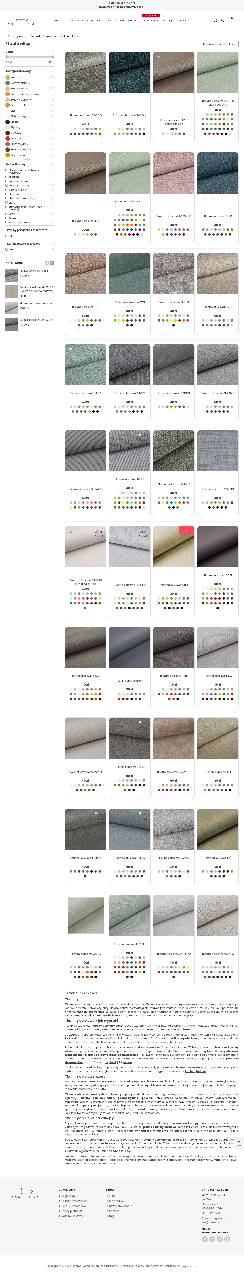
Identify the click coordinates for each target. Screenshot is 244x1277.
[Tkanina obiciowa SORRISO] (129, 549)
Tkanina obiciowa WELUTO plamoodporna (218, 102)
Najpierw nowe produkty (217, 44)
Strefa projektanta (120, 1206)
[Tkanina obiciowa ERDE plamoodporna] (174, 74)
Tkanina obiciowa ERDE (86, 221)
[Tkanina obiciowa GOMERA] (217, 453)
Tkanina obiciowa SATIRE (86, 954)
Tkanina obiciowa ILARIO (218, 307)
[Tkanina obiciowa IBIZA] (217, 649)
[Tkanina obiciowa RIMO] (217, 175)
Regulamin (68, 1196)
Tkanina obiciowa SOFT (218, 575)
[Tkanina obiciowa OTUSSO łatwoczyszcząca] (85, 549)
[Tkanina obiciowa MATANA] (174, 453)
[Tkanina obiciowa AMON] (129, 276)
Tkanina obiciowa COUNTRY (174, 771)
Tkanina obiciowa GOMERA (217, 489)
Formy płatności (72, 1211)
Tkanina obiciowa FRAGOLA (129, 115)
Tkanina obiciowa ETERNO (85, 858)
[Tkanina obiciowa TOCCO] (85, 74)
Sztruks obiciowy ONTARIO (36, 320)
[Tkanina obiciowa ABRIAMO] (217, 367)
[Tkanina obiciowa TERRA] (129, 831)
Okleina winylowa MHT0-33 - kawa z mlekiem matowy (36, 289)
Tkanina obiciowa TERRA (130, 858)
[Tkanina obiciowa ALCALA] (85, 649)
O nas (113, 1196)
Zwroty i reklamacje (74, 1206)
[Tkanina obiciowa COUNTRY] (174, 740)
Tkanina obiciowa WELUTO (130, 201)
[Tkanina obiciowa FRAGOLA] (129, 74)
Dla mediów (116, 1201)
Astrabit (169, 1266)
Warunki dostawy (72, 1216)
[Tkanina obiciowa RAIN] (129, 649)
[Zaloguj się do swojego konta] (222, 21)
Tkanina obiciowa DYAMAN (174, 858)
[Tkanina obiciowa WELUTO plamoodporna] (217, 74)
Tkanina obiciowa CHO (174, 585)
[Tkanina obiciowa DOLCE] (129, 740)
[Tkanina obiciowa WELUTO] (129, 175)
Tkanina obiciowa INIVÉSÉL (130, 944)
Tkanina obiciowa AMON (130, 302)
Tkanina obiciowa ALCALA (85, 676)
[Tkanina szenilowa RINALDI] (174, 367)
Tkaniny (82, 20)
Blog (111, 1216)
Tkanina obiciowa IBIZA (218, 676)
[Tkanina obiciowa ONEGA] (85, 367)
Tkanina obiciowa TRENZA (174, 302)
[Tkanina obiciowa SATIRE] (85, 918)
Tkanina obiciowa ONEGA (85, 393)
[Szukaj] (216, 20)
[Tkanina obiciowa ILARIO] (217, 276)
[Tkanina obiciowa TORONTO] (174, 175)
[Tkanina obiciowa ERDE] (85, 175)
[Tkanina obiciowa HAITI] (174, 649)
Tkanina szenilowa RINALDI (174, 393)
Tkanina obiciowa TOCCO (86, 115)
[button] (47, 263)
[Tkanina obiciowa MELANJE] (11, 308)
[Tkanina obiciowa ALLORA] (129, 367)
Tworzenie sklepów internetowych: (142, 1266)
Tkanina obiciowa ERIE (218, 771)
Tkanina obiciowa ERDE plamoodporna (174, 122)
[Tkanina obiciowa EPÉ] (217, 831)
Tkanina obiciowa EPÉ (218, 858)
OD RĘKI (169, 20)
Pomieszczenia (103, 20)
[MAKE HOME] (22, 20)
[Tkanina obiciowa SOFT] (217, 549)
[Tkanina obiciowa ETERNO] (85, 831)
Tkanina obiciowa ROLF (86, 307)
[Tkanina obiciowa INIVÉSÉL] (129, 918)
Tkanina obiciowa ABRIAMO (218, 393)
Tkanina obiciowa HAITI (174, 676)
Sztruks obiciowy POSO (34, 271)
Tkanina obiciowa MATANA (174, 484)
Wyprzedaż (151, 20)
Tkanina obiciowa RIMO (218, 216)
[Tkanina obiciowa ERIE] (217, 740)
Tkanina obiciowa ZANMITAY (174, 954)
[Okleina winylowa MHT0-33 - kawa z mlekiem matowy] (11, 291)
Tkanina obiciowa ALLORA (129, 393)
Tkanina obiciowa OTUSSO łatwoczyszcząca (85, 582)
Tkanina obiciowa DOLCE (129, 767)
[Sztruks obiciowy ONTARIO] (11, 324)
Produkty (62, 20)
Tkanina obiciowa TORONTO (173, 216)
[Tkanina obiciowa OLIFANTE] (85, 740)
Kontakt (185, 20)
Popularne (14, 263)
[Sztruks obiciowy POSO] (11, 275)
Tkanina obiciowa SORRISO (129, 585)
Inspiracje (128, 20)
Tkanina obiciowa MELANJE (36, 303)
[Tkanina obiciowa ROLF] (85, 276)
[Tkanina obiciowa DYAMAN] (174, 831)
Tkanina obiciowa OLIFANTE (85, 771)
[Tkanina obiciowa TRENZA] (174, 276)
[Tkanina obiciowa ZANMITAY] (174, 918)
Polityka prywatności (74, 1201)
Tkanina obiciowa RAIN (130, 680)
